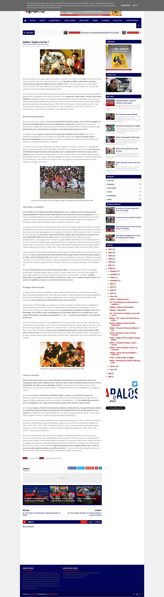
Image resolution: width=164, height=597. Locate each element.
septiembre (114, 280)
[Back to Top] (140, 594)
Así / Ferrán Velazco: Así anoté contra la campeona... (124, 303)
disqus (91, 522)
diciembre (113, 271)
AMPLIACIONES (84, 20)
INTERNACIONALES (55, 20)
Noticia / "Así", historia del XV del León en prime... (124, 319)
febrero (113, 366)
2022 (110, 262)
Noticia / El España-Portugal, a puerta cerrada (123, 343)
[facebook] (134, 594)
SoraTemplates (33, 594)
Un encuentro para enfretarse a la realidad (128, 126)
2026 (110, 249)
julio (112, 283)
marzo (112, 296)
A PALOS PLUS (117, 20)
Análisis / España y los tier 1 (119, 299)
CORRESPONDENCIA (132, 20)
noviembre (114, 274)
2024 (110, 255)
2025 (110, 252)
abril (112, 293)
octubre (113, 277)
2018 (110, 376)
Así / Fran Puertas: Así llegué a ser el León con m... (125, 314)
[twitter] (137, 594)
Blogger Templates (52, 594)
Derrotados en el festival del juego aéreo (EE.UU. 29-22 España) (87, 32)
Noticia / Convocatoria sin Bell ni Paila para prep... (125, 361)
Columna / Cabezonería (118, 310)
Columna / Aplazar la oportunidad (121, 307)
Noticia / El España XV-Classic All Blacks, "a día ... (125, 329)
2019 (110, 373)
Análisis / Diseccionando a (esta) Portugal (86, 499)
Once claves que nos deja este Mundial (126, 114)
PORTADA (33, 20)
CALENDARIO (105, 20)
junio (112, 287)
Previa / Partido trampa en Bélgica (122, 357)
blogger (83, 522)
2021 (110, 265)
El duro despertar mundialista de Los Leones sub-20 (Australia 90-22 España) (62, 499)
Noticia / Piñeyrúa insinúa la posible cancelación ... (122, 324)
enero (112, 369)
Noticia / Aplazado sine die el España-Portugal (123, 334)
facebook (98, 522)
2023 (110, 259)
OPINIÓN (95, 20)
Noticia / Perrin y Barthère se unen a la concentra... (123, 348)
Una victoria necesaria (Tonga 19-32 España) (140, 32)
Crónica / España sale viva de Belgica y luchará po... (123, 353)
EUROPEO (42, 20)
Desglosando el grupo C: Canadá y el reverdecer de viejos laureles (126, 101)
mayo (112, 290)
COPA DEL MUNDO (70, 20)
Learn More (125, 5)
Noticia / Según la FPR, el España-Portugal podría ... (125, 339)
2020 (110, 268)
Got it (135, 5)
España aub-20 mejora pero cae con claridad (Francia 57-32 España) (35, 499)
